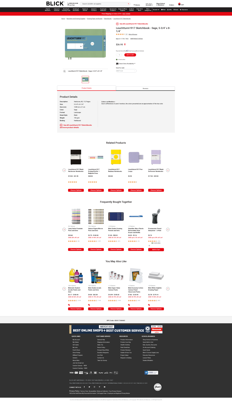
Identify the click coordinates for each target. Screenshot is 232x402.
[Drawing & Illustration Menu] (76, 12)
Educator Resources (149, 355)
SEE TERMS (126, 14)
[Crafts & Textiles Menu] (132, 12)
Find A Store (76, 350)
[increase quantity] (121, 54)
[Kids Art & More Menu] (140, 12)
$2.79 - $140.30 (93, 235)
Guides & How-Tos (126, 352)
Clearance (185, 9)
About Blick (76, 360)
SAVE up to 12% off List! (135, 237)
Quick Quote (146, 350)
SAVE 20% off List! (73, 237)
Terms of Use (84, 391)
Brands (155, 9)
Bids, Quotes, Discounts (150, 345)
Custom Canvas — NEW (80, 365)
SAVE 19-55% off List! (154, 297)
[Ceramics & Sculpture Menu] (113, 12)
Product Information (127, 339)
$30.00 (110, 176)
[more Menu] (148, 12)
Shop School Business (160, 4)
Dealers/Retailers (148, 360)
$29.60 (70, 235)
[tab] (86, 88)
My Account (76, 339)
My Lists (75, 347)
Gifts (170, 9)
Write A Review (133, 34)
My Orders (76, 342)
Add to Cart (156, 249)
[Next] (168, 170)
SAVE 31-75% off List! (94, 297)
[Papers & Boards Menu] (85, 12)
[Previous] (64, 170)
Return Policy (101, 347)
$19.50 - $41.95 (73, 176)
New (164, 9)
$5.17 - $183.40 (73, 295)
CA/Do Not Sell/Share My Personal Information (82, 393)
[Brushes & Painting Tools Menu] (66, 12)
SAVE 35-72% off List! (114, 237)
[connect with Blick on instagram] (94, 388)
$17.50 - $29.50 (153, 176)
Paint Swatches (125, 347)
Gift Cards (76, 345)
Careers (75, 358)
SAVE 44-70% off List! (134, 297)
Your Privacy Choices (115, 391)
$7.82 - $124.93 (133, 295)
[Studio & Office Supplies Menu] (122, 12)
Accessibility (92, 391)
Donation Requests (103, 352)
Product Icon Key (126, 342)
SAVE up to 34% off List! (155, 237)
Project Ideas (124, 355)
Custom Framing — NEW (80, 368)
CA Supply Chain (102, 393)
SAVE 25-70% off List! (114, 297)
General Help (101, 339)
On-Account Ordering (149, 347)
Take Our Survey (102, 360)
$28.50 (90, 176)
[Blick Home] (55, 3)
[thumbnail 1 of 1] (85, 79)
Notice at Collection (102, 391)
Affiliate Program (78, 355)
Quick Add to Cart (148, 342)
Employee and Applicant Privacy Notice (119, 393)
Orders (171, 5)
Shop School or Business (150, 339)
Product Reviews (125, 350)
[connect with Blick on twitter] (89, 388)
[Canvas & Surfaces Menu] (56, 12)
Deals (176, 9)
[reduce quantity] (117, 54)
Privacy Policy (74, 391)
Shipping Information (103, 342)
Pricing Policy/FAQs (103, 350)
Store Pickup (76, 352)
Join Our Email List (78, 363)
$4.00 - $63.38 (93, 295)
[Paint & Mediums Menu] (48, 12)
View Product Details (136, 38)
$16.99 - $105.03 (113, 295)
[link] (71, 5)
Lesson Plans (147, 358)
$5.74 (150, 235)
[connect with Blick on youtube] (104, 388)
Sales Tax (100, 345)
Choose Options (75, 190)
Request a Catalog (126, 358)
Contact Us (100, 358)
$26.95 (119, 44)
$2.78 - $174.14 (153, 295)
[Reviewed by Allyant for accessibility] (158, 387)
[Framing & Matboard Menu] (103, 12)
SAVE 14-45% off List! (94, 237)
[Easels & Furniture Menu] (94, 12)
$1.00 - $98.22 (113, 235)
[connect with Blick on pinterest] (99, 388)
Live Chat (100, 355)
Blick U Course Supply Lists (151, 352)
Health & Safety (125, 345)
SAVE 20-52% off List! (74, 297)
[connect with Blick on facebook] (84, 388)
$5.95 (130, 176)
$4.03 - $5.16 (132, 235)
